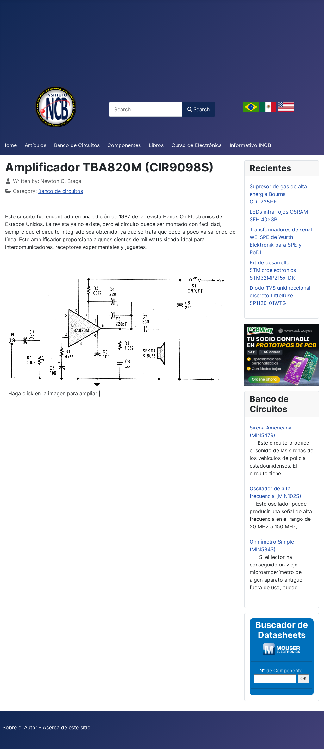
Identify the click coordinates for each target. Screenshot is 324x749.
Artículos (35, 145)
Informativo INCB (250, 145)
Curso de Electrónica (196, 145)
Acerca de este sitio (66, 727)
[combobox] (145, 109)
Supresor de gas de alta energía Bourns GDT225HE (278, 194)
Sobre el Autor (20, 727)
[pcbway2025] (281, 354)
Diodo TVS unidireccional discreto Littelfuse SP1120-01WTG (280, 295)
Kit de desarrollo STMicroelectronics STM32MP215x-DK (273, 270)
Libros (156, 145)
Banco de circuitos (60, 191)
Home (10, 145)
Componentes (124, 145)
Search (201, 109)
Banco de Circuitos (77, 145)
